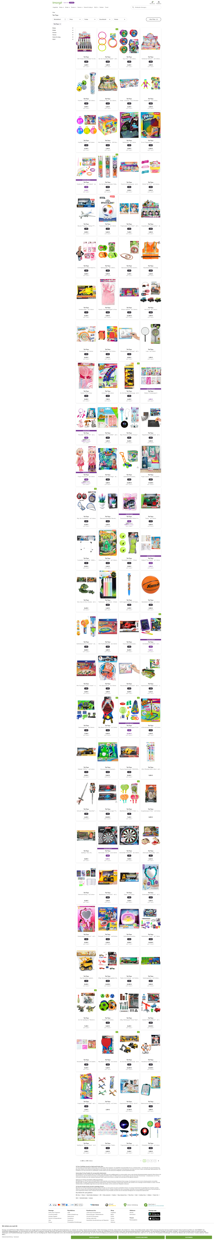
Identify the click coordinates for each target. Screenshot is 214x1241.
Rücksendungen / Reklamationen (94, 1214)
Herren (54, 35)
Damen (54, 32)
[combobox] (146, 7)
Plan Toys (130, 1195)
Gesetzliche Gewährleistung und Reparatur (97, 1220)
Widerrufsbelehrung (72, 1214)
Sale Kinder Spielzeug (92, 1195)
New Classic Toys (122, 1195)
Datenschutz (70, 1216)
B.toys (83, 1195)
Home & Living (56, 37)
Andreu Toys (142, 1195)
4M (100, 1195)
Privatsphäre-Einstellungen (74, 1222)
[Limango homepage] (57, 3)
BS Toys (78, 1195)
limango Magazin (52, 1216)
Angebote (113, 1212)
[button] (158, 3)
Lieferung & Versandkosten (93, 1212)
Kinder (54, 30)
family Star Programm (54, 1212)
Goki (136, 1195)
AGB (68, 1212)
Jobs (49, 1220)
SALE (53, 39)
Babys (54, 28)
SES (77, 1198)
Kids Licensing (106, 1195)
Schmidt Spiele (83, 1198)
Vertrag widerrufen (91, 1218)
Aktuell (131, 1212)
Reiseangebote (133, 1220)
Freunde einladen (52, 1214)
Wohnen (113, 1222)
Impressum (70, 1220)
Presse (50, 1222)
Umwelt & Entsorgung (92, 1216)
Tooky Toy (155, 1195)
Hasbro (114, 1195)
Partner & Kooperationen (54, 1218)
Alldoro (149, 1195)
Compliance (70, 1218)
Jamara (91, 1198)
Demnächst (132, 1214)
